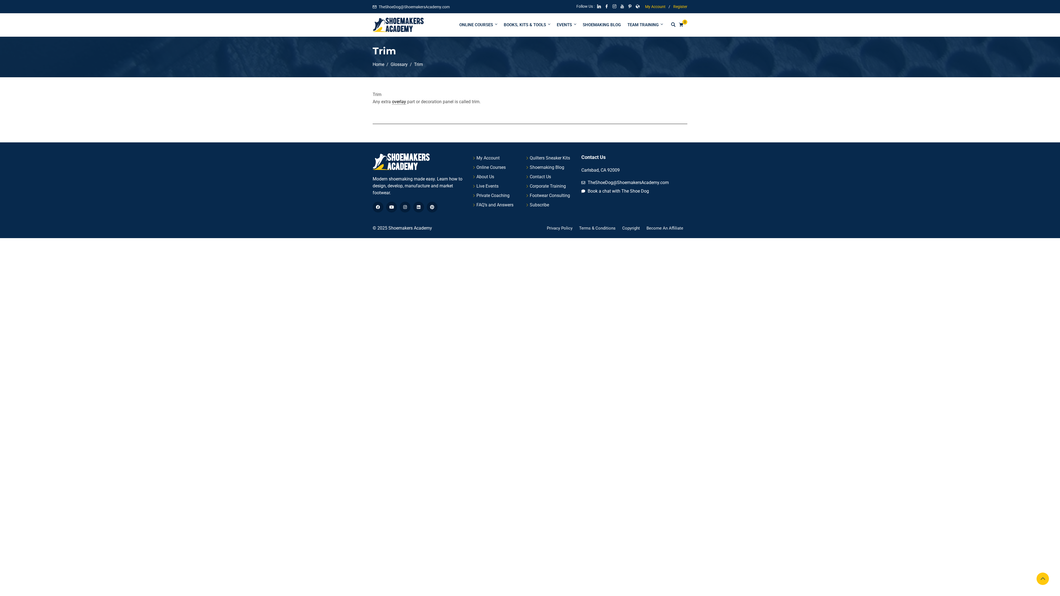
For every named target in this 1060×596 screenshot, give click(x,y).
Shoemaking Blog (602, 24)
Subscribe (539, 204)
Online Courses (476, 24)
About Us (485, 176)
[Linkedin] (418, 207)
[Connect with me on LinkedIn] (599, 7)
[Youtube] (391, 207)
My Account (655, 6)
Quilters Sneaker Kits (550, 158)
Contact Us (540, 176)
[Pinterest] (432, 207)
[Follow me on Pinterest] (630, 7)
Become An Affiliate (664, 228)
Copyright (631, 228)
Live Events (487, 186)
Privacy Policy (560, 228)
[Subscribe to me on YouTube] (622, 7)
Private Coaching (493, 195)
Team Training (643, 24)
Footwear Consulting (550, 195)
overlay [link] (399, 101)
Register (680, 6)
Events (564, 24)
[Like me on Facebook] (607, 7)
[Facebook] (378, 207)
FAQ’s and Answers (494, 204)
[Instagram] (405, 207)
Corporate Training (548, 186)
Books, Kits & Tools (525, 24)
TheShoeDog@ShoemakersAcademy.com (414, 7)
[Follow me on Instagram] (614, 7)
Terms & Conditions (597, 228)
